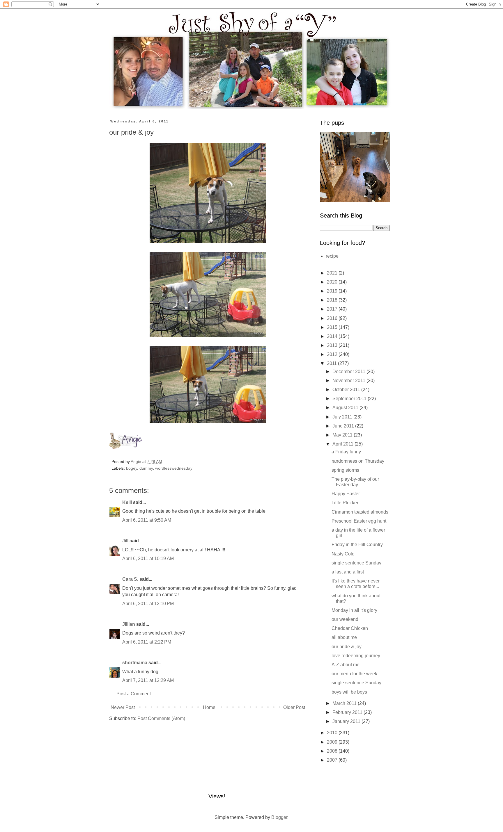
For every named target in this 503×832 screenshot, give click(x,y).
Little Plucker (345, 502)
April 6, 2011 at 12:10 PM (148, 603)
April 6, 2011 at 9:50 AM (146, 520)
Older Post (294, 707)
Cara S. (130, 579)
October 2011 (346, 389)
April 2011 (343, 443)
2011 (332, 363)
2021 (333, 272)
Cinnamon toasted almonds (360, 511)
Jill (125, 540)
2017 (333, 309)
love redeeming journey (356, 655)
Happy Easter (346, 493)
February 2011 (348, 712)
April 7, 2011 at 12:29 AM (148, 680)
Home (209, 707)
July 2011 (342, 416)
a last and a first (348, 571)
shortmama (134, 662)
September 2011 (350, 398)
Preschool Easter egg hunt (359, 521)
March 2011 (345, 703)
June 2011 (343, 425)
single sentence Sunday (356, 562)
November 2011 (349, 380)
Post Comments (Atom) (161, 718)
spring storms (345, 470)
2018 (333, 299)
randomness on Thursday (358, 461)
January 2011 (347, 721)
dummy (146, 468)
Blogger (279, 817)
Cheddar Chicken (350, 628)
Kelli (127, 502)
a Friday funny (346, 451)
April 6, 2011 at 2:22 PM (146, 641)
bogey (131, 468)
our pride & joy (347, 646)
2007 (333, 760)
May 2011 (343, 434)
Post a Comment (133, 693)
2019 (333, 290)
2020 (333, 281)
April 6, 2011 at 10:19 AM (148, 558)
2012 (333, 354)
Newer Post (123, 707)
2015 (333, 327)
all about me (344, 637)
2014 (333, 336)
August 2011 (345, 407)
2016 (333, 318)
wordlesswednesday (173, 468)
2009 (333, 742)
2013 (333, 345)
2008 (333, 751)
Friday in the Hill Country (357, 544)
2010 (333, 732)
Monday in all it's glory (354, 610)
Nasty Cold (343, 553)
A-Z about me (345, 664)
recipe (332, 256)
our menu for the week (354, 673)
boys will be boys (349, 692)
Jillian (128, 624)
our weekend (345, 619)
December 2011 (349, 371)
